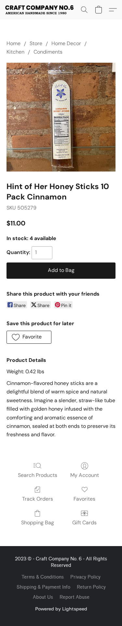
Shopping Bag (37, 522)
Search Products (37, 475)
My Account (84, 475)
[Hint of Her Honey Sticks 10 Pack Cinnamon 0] (61, 117)
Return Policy (91, 587)
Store (36, 43)
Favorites (84, 498)
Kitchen (15, 51)
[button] (41, 9)
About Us (43, 597)
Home (13, 43)
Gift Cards (84, 522)
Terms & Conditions (42, 577)
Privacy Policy (85, 577)
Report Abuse (74, 597)
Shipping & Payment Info (43, 587)
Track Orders (37, 498)
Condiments (48, 51)
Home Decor (66, 43)
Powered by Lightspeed (61, 608)
